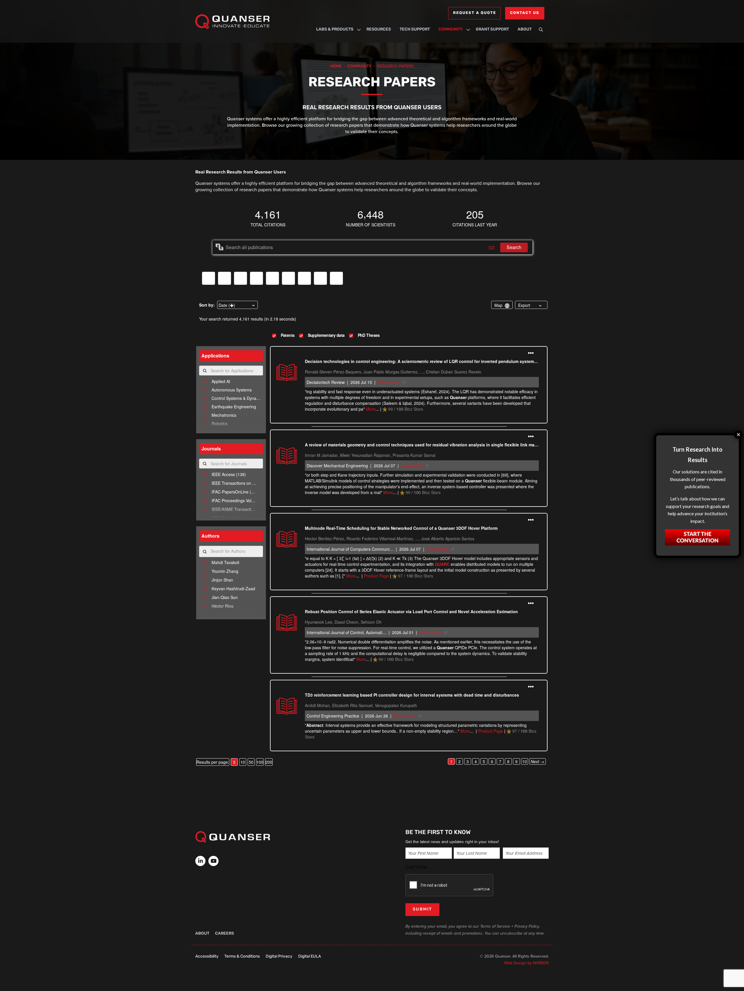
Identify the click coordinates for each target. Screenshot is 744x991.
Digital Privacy (279, 956)
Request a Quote (474, 13)
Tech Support (415, 29)
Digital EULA (309, 956)
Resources (378, 29)
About (525, 29)
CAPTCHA (416, 867)
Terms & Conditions (242, 956)
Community (451, 29)
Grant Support (492, 29)
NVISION (541, 963)
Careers (224, 933)
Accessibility (207, 956)
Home (336, 66)
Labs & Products (334, 29)
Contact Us (524, 13)
